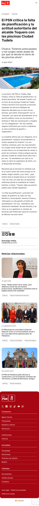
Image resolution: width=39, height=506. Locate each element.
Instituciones (7, 435)
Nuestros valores (8, 425)
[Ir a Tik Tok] (15, 407)
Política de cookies (8, 494)
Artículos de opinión (10, 458)
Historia (5, 439)
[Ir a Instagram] (11, 407)
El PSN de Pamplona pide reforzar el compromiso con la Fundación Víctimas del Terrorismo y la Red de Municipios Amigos (19, 377)
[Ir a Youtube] (19, 407)
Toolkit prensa (7, 478)
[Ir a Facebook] (7, 407)
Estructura (6, 429)
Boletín (4, 462)
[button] (36, 2)
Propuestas (6, 421)
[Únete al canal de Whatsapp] (23, 407)
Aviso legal (5, 490)
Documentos (7, 474)
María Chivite (7, 417)
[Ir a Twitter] (3, 407)
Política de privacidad (18, 490)
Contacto (5, 482)
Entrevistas (6, 454)
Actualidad (5, 14)
